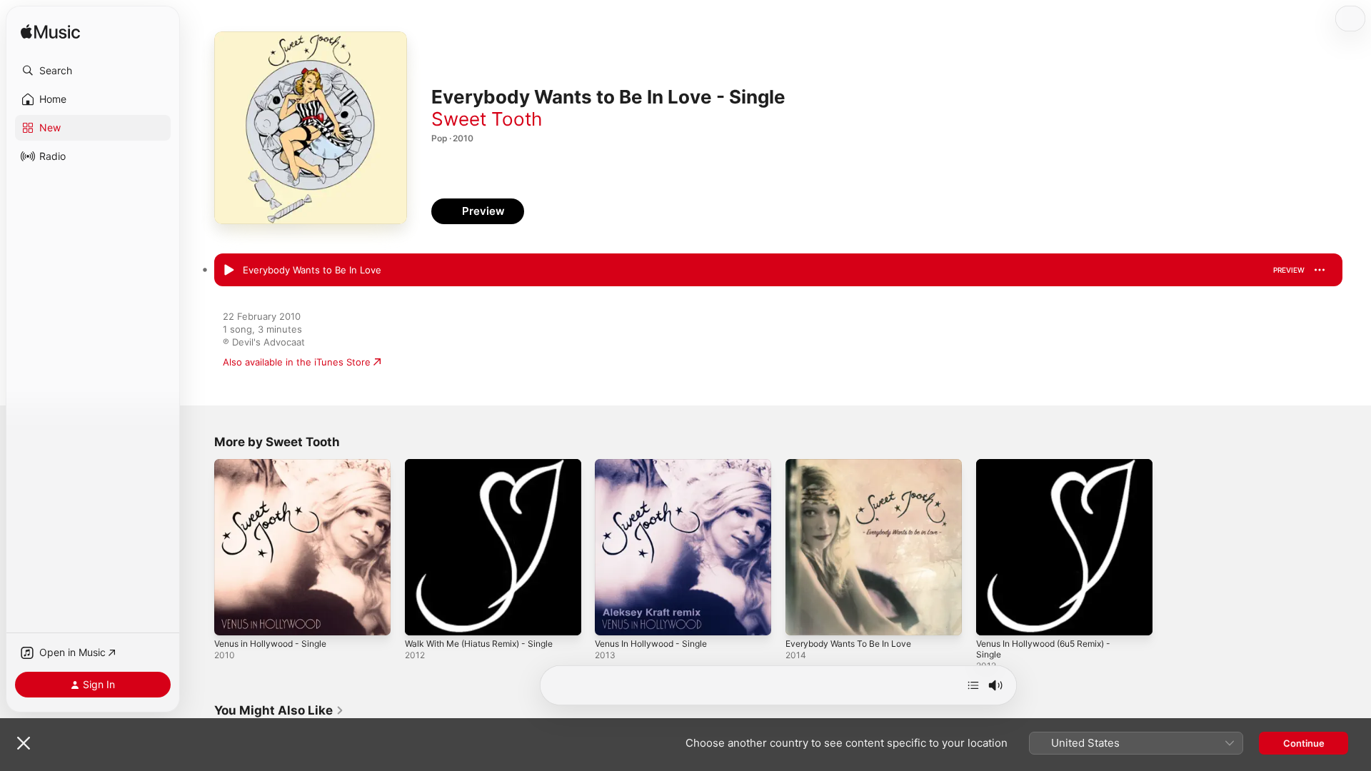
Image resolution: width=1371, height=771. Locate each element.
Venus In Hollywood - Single (657, 464)
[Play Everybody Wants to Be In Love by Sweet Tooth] (228, 270)
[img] (50, 32)
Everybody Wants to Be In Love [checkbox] (312, 270)
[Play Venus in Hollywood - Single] (232, 617)
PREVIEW (1289, 270)
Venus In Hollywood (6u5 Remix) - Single (1052, 470)
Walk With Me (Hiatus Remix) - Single (487, 464)
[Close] (23, 743)
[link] (279, 710)
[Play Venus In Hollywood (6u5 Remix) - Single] (994, 617)
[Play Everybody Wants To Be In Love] (803, 617)
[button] (93, 71)
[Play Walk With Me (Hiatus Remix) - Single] (422, 617)
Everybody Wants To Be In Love (855, 464)
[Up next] (973, 685)
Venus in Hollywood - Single (277, 464)
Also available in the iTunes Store (297, 362)
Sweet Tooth (486, 119)
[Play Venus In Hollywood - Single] (612, 617)
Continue (1304, 743)
